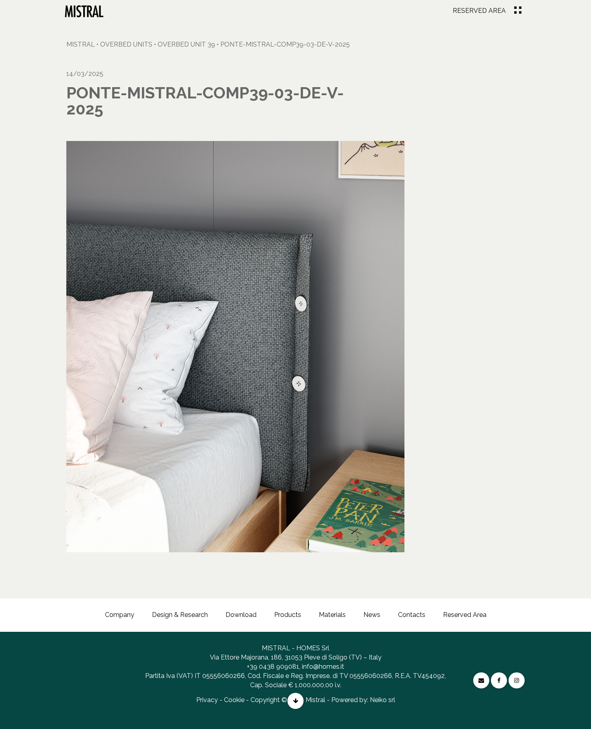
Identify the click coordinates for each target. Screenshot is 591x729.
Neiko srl (382, 700)
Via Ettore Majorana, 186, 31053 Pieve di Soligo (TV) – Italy (296, 657)
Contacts (411, 615)
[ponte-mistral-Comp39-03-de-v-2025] (84, 11)
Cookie (234, 700)
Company (119, 615)
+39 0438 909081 (273, 666)
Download (241, 615)
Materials (332, 615)
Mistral (80, 44)
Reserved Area (479, 10)
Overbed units (126, 44)
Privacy (207, 700)
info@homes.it (323, 666)
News (371, 615)
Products (287, 615)
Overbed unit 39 (186, 44)
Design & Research (180, 615)
